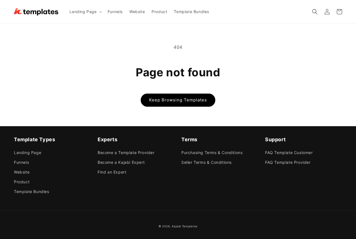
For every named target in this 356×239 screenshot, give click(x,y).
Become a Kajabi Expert (121, 162)
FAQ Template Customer (289, 152)
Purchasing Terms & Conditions (212, 152)
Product (21, 181)
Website (21, 172)
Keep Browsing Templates (178, 100)
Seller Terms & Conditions (206, 162)
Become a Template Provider (126, 152)
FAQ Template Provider (288, 162)
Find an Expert (112, 172)
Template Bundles (31, 191)
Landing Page (27, 152)
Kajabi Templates (184, 226)
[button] (85, 12)
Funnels (21, 162)
